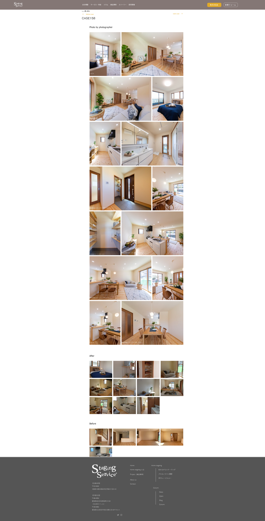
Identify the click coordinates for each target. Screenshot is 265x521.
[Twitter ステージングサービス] (118, 515)
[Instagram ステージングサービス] (121, 515)
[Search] (83, 14)
